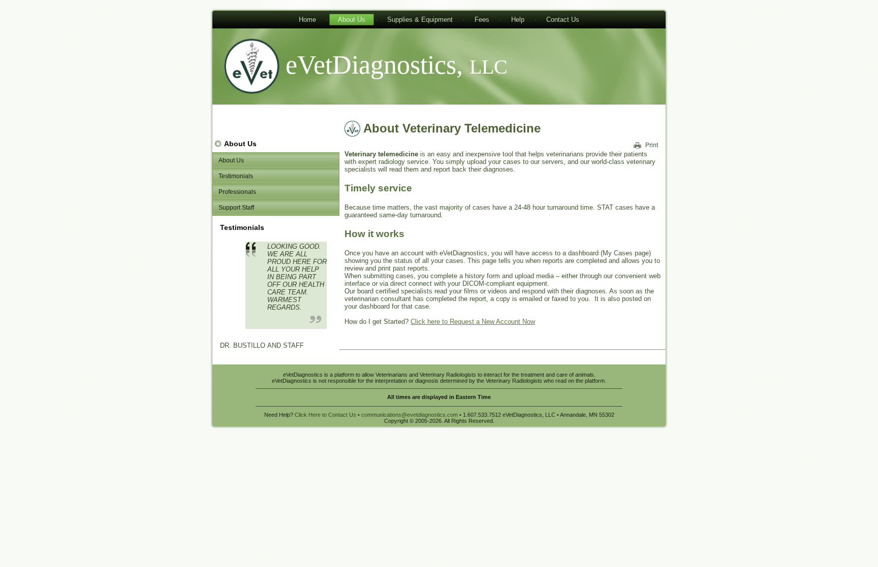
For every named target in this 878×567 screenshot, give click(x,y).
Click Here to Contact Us (325, 415)
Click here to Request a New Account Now (473, 321)
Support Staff (236, 207)
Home (307, 19)
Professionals (237, 191)
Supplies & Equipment (420, 19)
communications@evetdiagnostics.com (409, 415)
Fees (482, 19)
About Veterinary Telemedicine (452, 128)
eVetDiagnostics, (397, 64)
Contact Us (562, 19)
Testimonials (235, 176)
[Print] (646, 145)
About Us (351, 19)
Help (517, 19)
